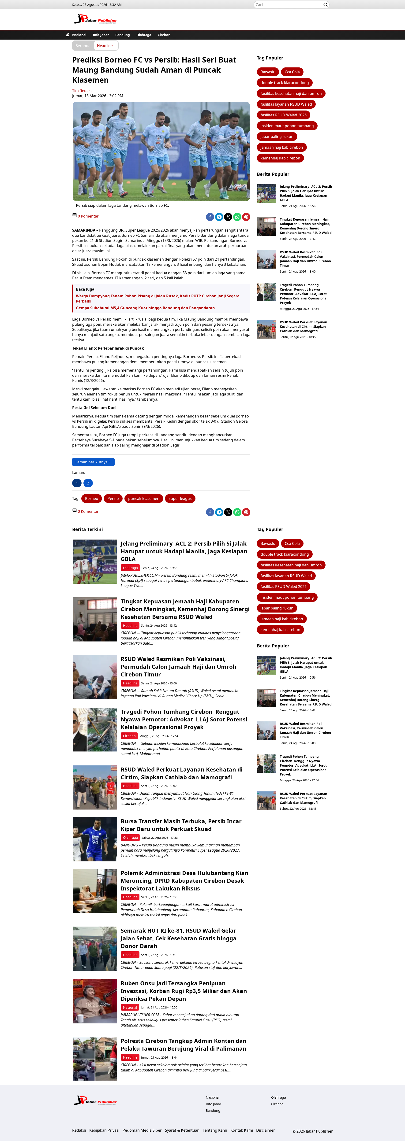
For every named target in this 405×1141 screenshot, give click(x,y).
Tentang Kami (215, 1130)
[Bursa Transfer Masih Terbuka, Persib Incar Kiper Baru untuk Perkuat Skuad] (95, 839)
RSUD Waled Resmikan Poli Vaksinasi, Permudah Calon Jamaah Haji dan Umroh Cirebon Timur (305, 259)
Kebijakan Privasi (104, 1130)
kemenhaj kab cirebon (280, 158)
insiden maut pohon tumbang (287, 125)
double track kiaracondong (285, 82)
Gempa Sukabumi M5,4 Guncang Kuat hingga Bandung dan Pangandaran (145, 307)
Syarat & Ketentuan (182, 1130)
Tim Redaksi (83, 90)
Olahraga (143, 35)
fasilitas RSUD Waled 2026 (284, 115)
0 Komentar (88, 216)
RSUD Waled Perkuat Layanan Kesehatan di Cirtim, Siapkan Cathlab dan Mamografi (303, 326)
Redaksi (79, 1130)
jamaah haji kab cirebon (282, 147)
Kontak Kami (241, 1130)
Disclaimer (265, 1130)
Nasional (79, 35)
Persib (113, 498)
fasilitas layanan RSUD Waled (286, 104)
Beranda (82, 45)
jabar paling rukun (277, 136)
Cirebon (164, 35)
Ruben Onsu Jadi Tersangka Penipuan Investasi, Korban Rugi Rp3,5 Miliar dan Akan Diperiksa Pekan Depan (184, 990)
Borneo (91, 498)
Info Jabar (101, 35)
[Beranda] (67, 35)
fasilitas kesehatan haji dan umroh (291, 93)
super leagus (180, 498)
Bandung (122, 35)
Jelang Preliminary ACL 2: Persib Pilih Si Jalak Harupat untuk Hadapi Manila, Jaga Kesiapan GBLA (306, 193)
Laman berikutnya (91, 462)
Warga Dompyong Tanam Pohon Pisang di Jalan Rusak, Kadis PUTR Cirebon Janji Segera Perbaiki (158, 298)
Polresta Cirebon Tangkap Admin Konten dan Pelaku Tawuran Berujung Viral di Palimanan (184, 1044)
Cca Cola (292, 71)
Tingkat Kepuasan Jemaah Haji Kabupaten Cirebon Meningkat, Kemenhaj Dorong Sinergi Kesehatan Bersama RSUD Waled (306, 226)
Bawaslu (268, 71)
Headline (105, 45)
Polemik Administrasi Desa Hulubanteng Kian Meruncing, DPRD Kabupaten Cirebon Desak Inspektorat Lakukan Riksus (184, 880)
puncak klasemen (143, 498)
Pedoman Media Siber (142, 1130)
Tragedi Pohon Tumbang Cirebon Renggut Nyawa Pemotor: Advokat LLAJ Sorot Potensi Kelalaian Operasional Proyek (303, 294)
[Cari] (326, 4)
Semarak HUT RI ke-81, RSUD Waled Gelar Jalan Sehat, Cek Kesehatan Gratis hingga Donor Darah (178, 938)
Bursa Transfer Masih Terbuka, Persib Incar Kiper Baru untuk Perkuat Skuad (181, 825)
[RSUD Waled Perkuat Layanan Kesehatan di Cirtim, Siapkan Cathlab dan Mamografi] (266, 329)
